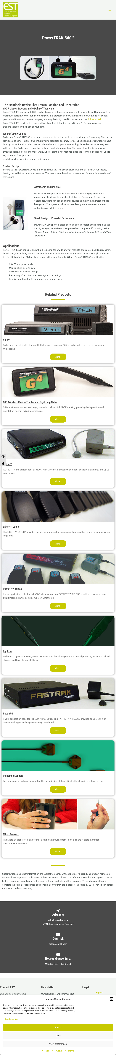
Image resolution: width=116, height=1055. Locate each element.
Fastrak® (8, 713)
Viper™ (6, 339)
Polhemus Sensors (13, 775)
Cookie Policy (47, 1051)
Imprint (71, 1051)
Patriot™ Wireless (12, 588)
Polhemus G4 (94, 119)
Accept (58, 1027)
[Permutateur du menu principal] (110, 10)
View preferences (58, 1044)
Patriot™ (7, 464)
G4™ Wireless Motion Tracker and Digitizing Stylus (30, 402)
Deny (58, 1035)
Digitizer (7, 651)
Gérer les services (11, 1019)
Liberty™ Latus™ (11, 526)
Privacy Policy (60, 1051)
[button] (111, 999)
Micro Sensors (11, 834)
